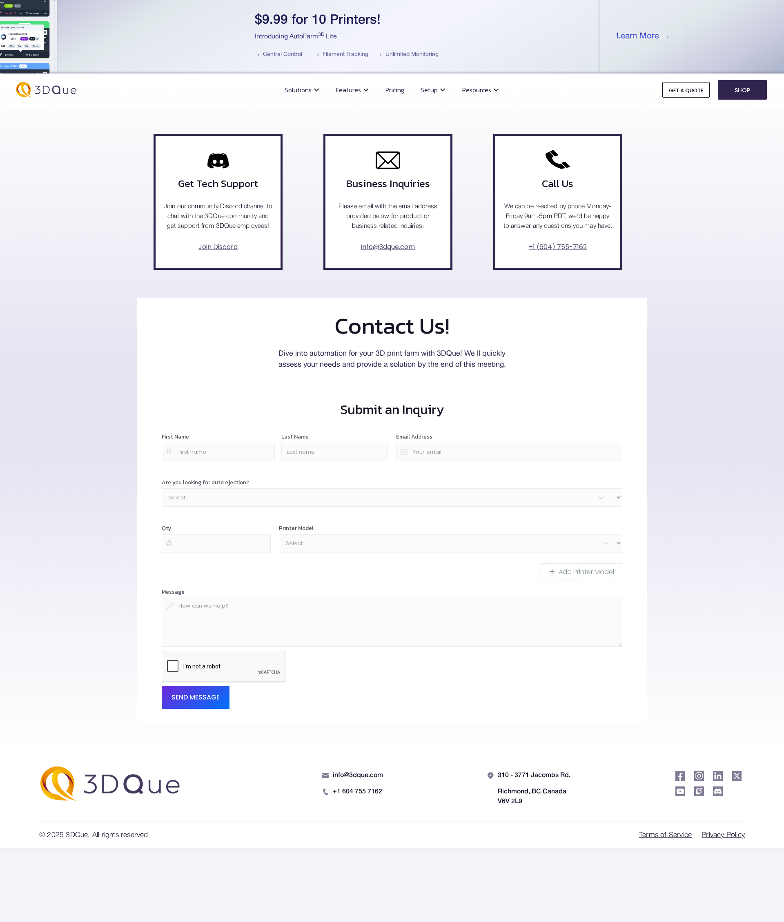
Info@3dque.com (388, 247)
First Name (175, 436)
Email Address (414, 436)
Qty (166, 528)
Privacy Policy (723, 835)
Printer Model (296, 528)
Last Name (295, 436)
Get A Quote (686, 90)
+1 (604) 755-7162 (558, 247)
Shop (742, 90)
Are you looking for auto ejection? (205, 482)
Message (173, 592)
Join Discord (218, 247)
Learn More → (643, 36)
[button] (302, 90)
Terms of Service (665, 835)
